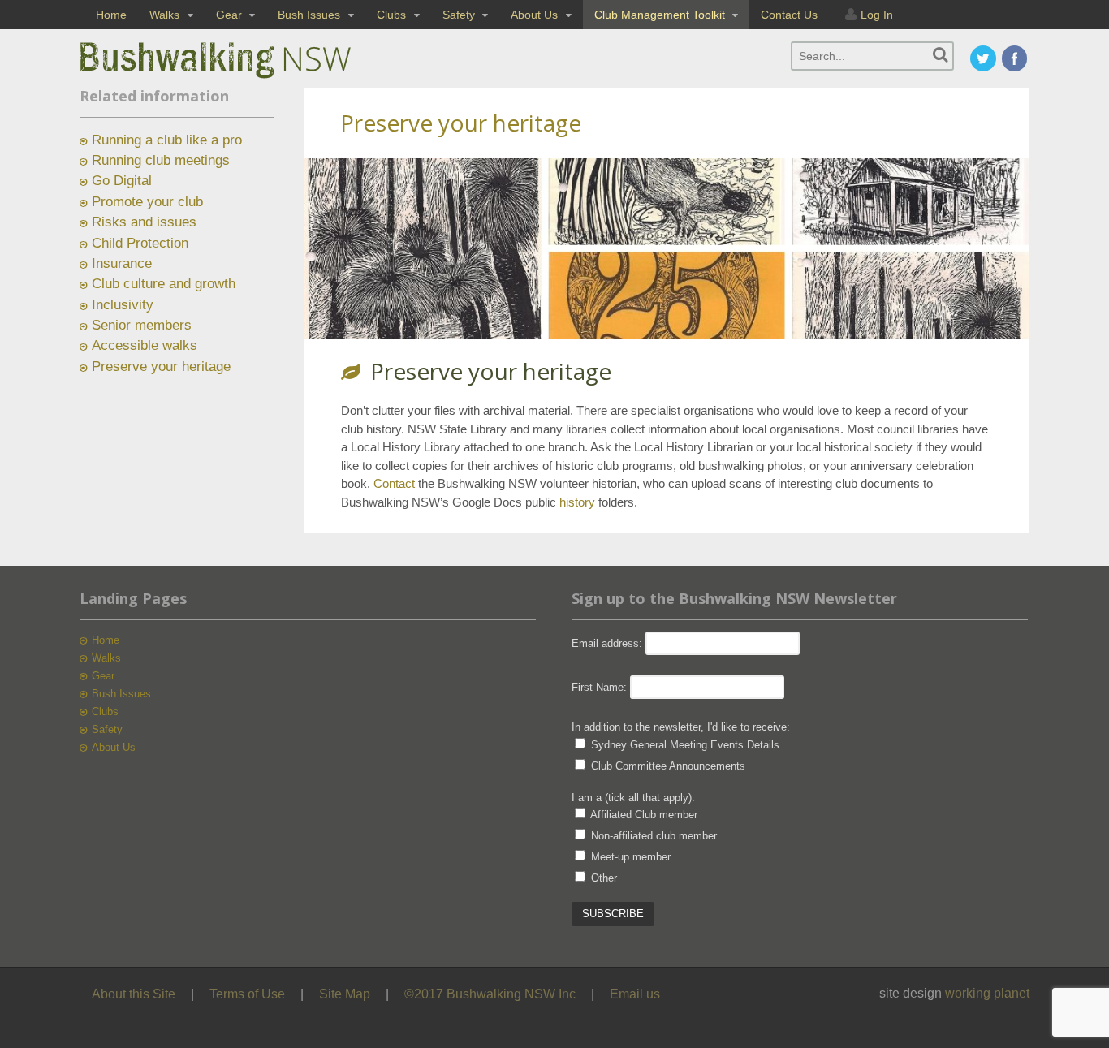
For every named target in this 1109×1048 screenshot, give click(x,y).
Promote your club (147, 201)
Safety (458, 14)
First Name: (599, 687)
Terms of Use (247, 994)
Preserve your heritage (161, 366)
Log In (877, 14)
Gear (229, 14)
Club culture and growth (163, 283)
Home (111, 14)
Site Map (344, 994)
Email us (635, 994)
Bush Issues (309, 14)
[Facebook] (1015, 60)
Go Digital (122, 180)
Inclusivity (122, 305)
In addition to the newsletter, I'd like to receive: (681, 727)
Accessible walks (144, 345)
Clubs (391, 14)
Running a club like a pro (167, 140)
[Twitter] (984, 60)
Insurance (122, 263)
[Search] (940, 55)
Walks (164, 14)
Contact (392, 483)
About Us (534, 14)
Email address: (608, 643)
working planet (987, 993)
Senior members (142, 325)
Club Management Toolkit (659, 14)
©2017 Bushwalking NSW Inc (490, 994)
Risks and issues (144, 222)
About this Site (133, 994)
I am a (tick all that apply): (633, 797)
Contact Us (789, 14)
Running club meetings (161, 160)
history (577, 502)
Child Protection (140, 243)
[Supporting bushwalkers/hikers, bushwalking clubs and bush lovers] (242, 78)
